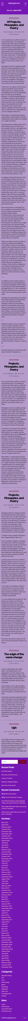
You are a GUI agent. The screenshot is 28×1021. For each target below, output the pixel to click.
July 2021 (4, 863)
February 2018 (6, 886)
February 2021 (6, 872)
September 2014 (6, 892)
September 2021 (6, 858)
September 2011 (6, 919)
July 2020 (4, 881)
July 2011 (4, 924)
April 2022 (4, 847)
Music (3, 984)
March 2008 (5, 960)
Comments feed (6, 1009)
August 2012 (5, 910)
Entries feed (5, 1006)
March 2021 (5, 870)
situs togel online (6, 806)
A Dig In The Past (6, 778)
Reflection (4, 989)
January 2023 (6, 829)
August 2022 (5, 840)
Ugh (14, 727)
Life (2, 978)
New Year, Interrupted (8, 785)
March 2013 (5, 901)
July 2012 (4, 913)
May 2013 (4, 897)
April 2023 (4, 825)
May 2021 (4, 867)
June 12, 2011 (20, 661)
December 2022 (6, 831)
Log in (3, 1004)
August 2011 (5, 922)
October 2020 (6, 874)
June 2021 (4, 865)
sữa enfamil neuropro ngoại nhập (12, 801)
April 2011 (4, 931)
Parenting (4, 987)
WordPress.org (6, 1011)
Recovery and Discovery (9, 775)
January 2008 (6, 965)
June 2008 (5, 956)
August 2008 (5, 951)
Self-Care (4, 991)
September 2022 (6, 838)
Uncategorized (14, 18)
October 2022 (5, 836)
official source (6, 812)
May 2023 (4, 822)
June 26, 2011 (20, 373)
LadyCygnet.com (14, 3)
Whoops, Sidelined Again (9, 782)
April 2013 (4, 899)
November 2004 (6, 967)
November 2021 (6, 854)
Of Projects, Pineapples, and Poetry (14, 25)
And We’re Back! (6, 771)
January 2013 (5, 904)
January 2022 (6, 852)
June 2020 (5, 883)
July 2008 (4, 953)
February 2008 (6, 962)
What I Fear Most (10, 794)
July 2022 (4, 843)
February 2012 (6, 917)
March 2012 (5, 915)
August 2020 (5, 879)
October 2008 (6, 947)
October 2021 (5, 856)
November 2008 (6, 944)
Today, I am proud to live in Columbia (13, 803)
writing (3, 996)
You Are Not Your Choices (13, 797)
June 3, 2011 (21, 731)
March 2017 (5, 888)
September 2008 (7, 949)
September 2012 (6, 908)
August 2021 (5, 861)
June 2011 (4, 926)
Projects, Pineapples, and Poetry (14, 366)
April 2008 (4, 958)
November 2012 (6, 906)
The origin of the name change (14, 655)
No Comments (15, 34)
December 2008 (6, 942)
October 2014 (5, 890)
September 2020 (7, 877)
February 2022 (6, 849)
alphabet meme (6, 975)
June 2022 (4, 845)
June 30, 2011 (20, 32)
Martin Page (5, 982)
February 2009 (6, 938)
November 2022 (6, 834)
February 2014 (6, 895)
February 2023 (6, 827)
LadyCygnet (10, 32)
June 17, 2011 (20, 505)
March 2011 (5, 933)
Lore (2, 980)
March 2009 (5, 935)
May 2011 (4, 928)
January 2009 (6, 940)
